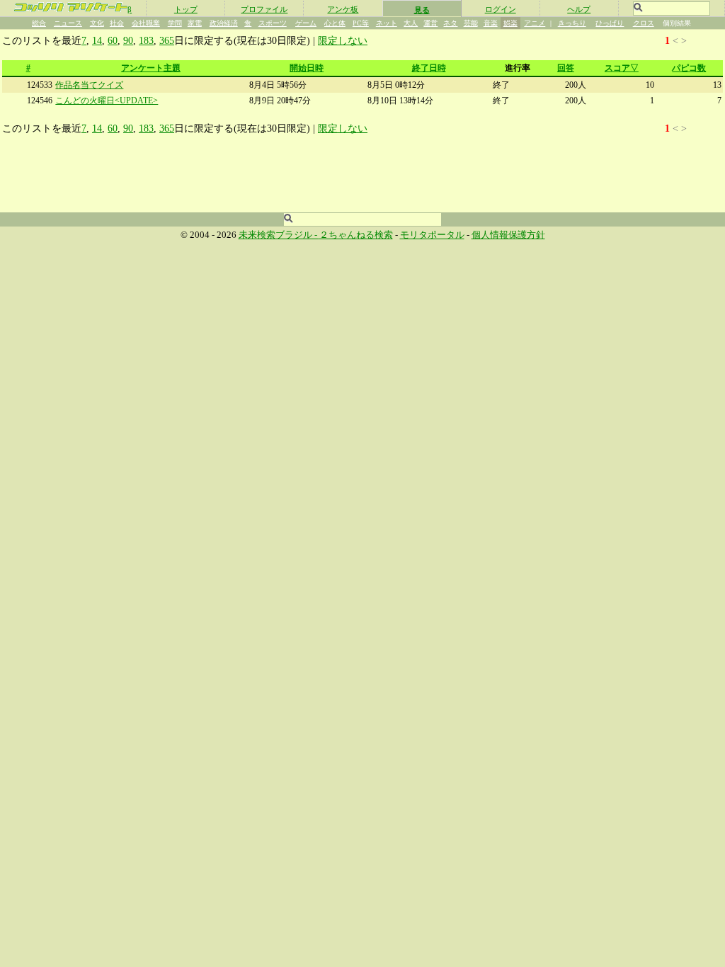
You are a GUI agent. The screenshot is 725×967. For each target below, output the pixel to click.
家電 (195, 23)
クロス (643, 23)
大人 (411, 23)
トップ (186, 9)
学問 (175, 23)
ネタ (450, 23)
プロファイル (264, 9)
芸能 (471, 23)
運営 (430, 23)
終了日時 (429, 68)
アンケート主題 (151, 68)
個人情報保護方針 (508, 235)
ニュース (68, 23)
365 (166, 40)
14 (97, 40)
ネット (386, 23)
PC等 (361, 23)
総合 (39, 23)
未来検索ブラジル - (279, 235)
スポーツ (272, 23)
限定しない (342, 40)
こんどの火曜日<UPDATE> (106, 100)
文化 (97, 23)
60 (113, 40)
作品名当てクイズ (89, 85)
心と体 (335, 23)
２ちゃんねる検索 (356, 235)
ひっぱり (609, 23)
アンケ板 (342, 9)
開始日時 (307, 68)
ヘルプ (578, 9)
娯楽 (510, 23)
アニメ (534, 23)
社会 (117, 23)
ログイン (500, 9)
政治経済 (224, 23)
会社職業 (146, 23)
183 (146, 40)
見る (422, 10)
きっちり (572, 23)
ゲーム (305, 23)
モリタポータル (432, 235)
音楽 (491, 23)
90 (128, 40)
